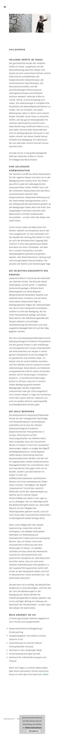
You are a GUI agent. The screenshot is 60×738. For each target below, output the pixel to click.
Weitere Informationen (33, 728)
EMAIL (46, 674)
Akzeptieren (33, 731)
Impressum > (9, 718)
